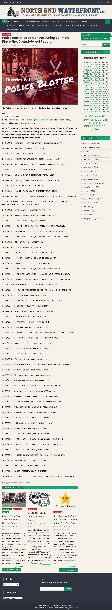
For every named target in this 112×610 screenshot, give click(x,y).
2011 (86, 102)
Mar (99, 66)
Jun (84, 68)
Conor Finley (20, 45)
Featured (86, 171)
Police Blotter (25, 483)
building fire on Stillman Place (40, 120)
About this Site (44, 605)
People (85, 195)
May (107, 66)
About (12, 2)
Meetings (86, 191)
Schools (86, 25)
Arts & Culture (13, 21)
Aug (92, 68)
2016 (86, 82)
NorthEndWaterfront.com (61, 529)
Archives (20, 2)
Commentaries (35, 21)
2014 (86, 90)
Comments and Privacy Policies (62, 605)
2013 (86, 94)
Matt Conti (5, 529)
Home (5, 2)
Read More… (20, 566)
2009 (86, 109)
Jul (88, 68)
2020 (86, 66)
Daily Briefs (57, 21)
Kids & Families (38, 25)
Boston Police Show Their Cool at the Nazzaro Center (11, 520)
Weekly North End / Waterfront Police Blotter (37, 516)
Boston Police (15, 483)
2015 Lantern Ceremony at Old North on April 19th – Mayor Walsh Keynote (13, 570)
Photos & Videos (52, 25)
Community (47, 21)
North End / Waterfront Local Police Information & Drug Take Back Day (65, 519)
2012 (86, 98)
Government (12, 25)
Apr (103, 66)
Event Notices (69, 21)
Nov (104, 68)
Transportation (14, 30)
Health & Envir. (25, 25)
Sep (96, 68)
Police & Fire (65, 25)
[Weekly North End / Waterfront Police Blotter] (40, 499)
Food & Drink (82, 21)
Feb (95, 66)
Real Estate (76, 25)
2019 (86, 70)
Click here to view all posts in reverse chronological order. (95, 123)
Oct (100, 68)
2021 (86, 62)
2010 (86, 106)
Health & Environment (91, 183)
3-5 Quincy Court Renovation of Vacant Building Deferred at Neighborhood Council (69, 570)
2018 (86, 74)
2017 (86, 78)
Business (24, 21)
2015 (86, 86)
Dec (108, 68)
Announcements (89, 144)
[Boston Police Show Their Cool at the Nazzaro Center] (14, 499)
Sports (94, 25)
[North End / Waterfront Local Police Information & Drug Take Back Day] (65, 501)
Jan (91, 62)
